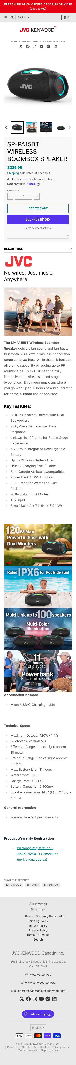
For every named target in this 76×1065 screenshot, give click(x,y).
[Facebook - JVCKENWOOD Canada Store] (27, 46)
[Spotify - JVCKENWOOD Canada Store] (48, 46)
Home (14, 41)
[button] (17, 127)
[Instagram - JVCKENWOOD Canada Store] (34, 46)
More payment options (38, 228)
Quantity (13, 190)
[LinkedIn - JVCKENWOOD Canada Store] (55, 46)
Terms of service (27, 1050)
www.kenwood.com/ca (40, 982)
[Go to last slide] (7, 127)
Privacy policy (61, 1047)
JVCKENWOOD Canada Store (42, 1043)
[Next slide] (69, 127)
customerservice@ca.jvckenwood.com (39, 990)
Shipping (13, 173)
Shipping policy (49, 1050)
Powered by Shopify (18, 1047)
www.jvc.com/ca (40, 974)
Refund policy (41, 1047)
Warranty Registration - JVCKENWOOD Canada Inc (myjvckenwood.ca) (37, 853)
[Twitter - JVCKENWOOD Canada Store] (21, 46)
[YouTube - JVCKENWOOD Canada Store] (41, 46)
